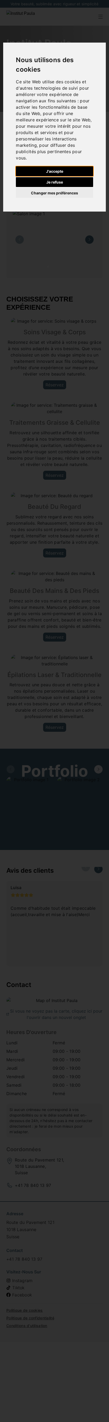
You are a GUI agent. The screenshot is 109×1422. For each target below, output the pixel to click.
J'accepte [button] (54, 171)
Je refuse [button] (54, 182)
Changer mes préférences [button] (54, 193)
